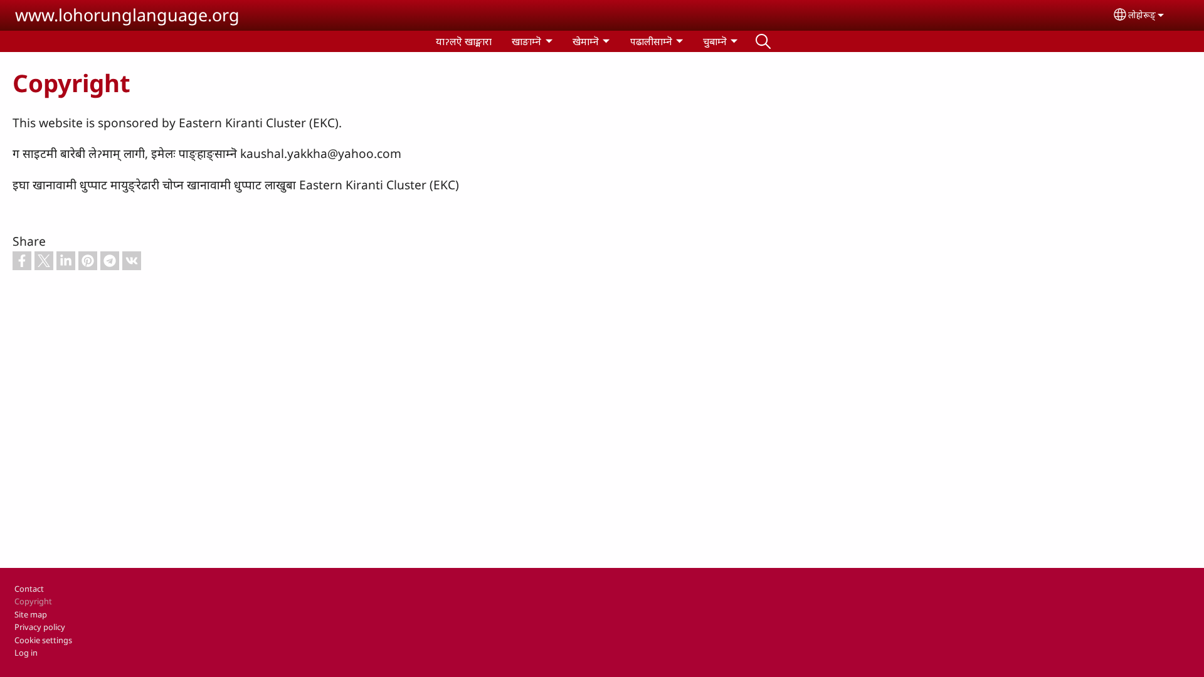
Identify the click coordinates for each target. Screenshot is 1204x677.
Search (763, 41)
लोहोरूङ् (1142, 15)
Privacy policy (39, 626)
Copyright (33, 601)
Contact (29, 588)
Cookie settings (43, 640)
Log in (26, 652)
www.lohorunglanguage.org (127, 14)
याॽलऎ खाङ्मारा (464, 41)
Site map (30, 614)
